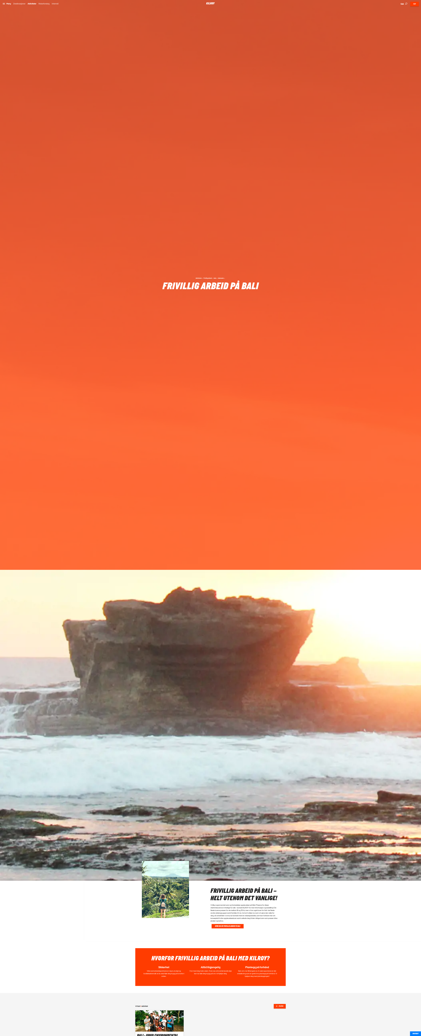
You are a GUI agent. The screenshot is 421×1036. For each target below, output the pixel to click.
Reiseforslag (44, 4)
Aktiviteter (32, 4)
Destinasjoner (19, 4)
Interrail (55, 4)
